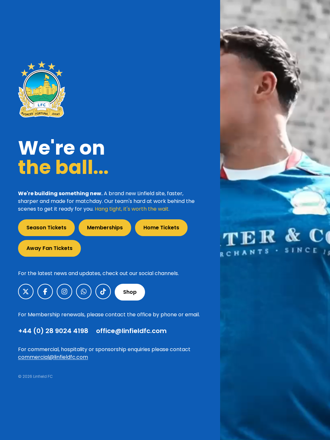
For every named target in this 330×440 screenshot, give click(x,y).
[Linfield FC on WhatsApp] (84, 291)
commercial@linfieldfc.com (53, 357)
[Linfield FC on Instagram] (64, 291)
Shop (130, 292)
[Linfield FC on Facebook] (45, 291)
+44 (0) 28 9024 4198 (53, 330)
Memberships (105, 227)
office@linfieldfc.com (131, 330)
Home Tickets (161, 227)
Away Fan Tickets (49, 248)
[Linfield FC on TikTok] (103, 291)
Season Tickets (46, 227)
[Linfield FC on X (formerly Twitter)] (26, 291)
